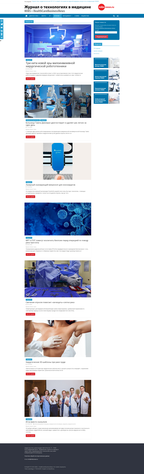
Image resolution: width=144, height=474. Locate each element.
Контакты (96, 53)
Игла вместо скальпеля (36, 422)
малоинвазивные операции (42, 424)
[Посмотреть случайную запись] (118, 16)
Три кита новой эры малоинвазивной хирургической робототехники (50, 64)
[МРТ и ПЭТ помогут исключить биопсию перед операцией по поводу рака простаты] (57, 203)
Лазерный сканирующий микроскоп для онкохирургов (50, 184)
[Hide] (0, 40)
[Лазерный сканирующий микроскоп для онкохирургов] (57, 144)
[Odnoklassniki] (1, 34)
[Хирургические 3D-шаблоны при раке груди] (57, 321)
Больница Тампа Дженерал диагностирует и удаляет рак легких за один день (56, 123)
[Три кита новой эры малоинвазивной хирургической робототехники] (57, 25)
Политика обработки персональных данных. (105, 28)
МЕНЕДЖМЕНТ (67, 16)
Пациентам (85, 16)
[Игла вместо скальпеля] (57, 381)
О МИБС (77, 16)
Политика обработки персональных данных (36, 456)
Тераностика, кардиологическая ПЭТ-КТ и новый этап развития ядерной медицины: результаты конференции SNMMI (65, 1)
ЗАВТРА (43, 16)
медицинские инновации (55, 424)
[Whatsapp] (1, 21)
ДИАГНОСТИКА (33, 16)
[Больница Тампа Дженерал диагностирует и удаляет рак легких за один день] (57, 86)
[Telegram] (1, 24)
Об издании (97, 48)
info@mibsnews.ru (33, 459)
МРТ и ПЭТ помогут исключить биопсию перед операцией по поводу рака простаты (57, 241)
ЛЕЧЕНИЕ (57, 16)
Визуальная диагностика (33, 120)
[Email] (1, 27)
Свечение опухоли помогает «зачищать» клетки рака (50, 302)
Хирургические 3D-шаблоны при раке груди (45, 362)
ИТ (50, 16)
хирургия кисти (72, 424)
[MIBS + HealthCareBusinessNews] (26, 16)
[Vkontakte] (1, 31)
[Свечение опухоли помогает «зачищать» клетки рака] (57, 261)
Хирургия (29, 60)
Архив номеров (98, 51)
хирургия (65, 424)
